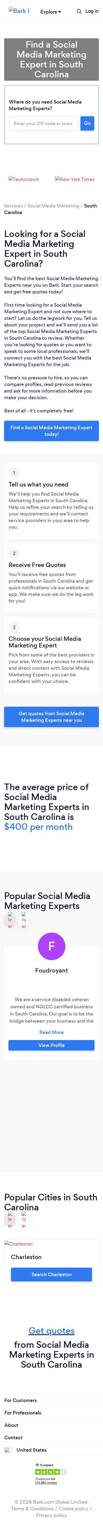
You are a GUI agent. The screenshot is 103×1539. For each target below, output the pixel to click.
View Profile (51, 1045)
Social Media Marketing (53, 205)
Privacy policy (51, 1515)
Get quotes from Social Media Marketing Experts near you (51, 716)
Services (13, 205)
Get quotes (52, 1330)
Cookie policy (73, 1508)
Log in (92, 11)
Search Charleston (52, 1274)
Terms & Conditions (32, 1508)
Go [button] (87, 123)
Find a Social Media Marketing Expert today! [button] (51, 431)
